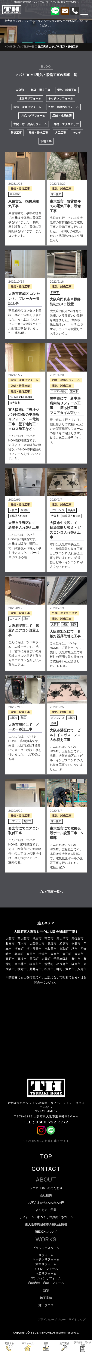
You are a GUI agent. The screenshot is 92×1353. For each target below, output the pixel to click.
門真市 (55, 292)
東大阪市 (56, 194)
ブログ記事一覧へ (51, 891)
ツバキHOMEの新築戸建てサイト (46, 1141)
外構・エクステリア (66, 124)
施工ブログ (46, 1305)
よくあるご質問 (46, 1209)
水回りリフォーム (30, 98)
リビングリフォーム (32, 115)
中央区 (71, 510)
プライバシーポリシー (52, 1319)
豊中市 (74, 391)
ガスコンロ (57, 510)
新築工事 (16, 132)
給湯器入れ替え (19, 515)
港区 (53, 723)
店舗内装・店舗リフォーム (46, 1283)
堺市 (26, 618)
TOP (46, 1156)
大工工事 (60, 132)
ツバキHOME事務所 (21, 397)
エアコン (15, 618)
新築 (46, 1290)
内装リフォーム (46, 1273)
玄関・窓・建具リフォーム (30, 124)
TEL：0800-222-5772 (46, 1121)
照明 (73, 624)
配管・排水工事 (38, 132)
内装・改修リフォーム (27, 107)
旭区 (65, 624)
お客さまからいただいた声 (46, 1202)
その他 (77, 132)
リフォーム (46, 1255)
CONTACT (46, 1169)
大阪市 (13, 510)
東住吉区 (15, 194)
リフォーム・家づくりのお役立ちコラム (46, 1217)
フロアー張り (59, 391)
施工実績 (46, 1298)
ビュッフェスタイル (46, 1248)
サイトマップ (77, 1319)
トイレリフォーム (46, 1268)
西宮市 (27, 821)
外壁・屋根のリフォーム (63, 107)
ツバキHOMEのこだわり (46, 1188)
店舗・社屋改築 (62, 115)
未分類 (20, 89)
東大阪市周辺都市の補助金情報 (46, 1224)
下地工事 (46, 141)
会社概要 (46, 1195)
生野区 (25, 510)
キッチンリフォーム (60, 98)
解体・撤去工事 (40, 89)
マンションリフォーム (46, 1278)
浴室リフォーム (46, 1264)
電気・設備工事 (67, 89)
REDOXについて (46, 1231)
